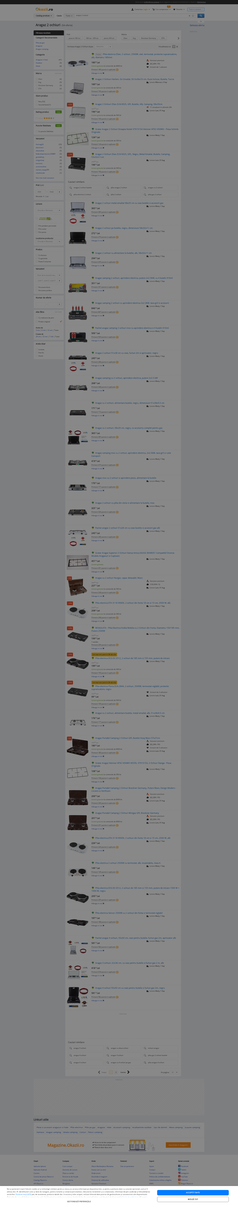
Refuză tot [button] (193, 1199)
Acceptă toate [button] (193, 1192)
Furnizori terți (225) (23, 1194)
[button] (79, 1200)
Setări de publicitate (130, 1197)
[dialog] (119, 1196)
